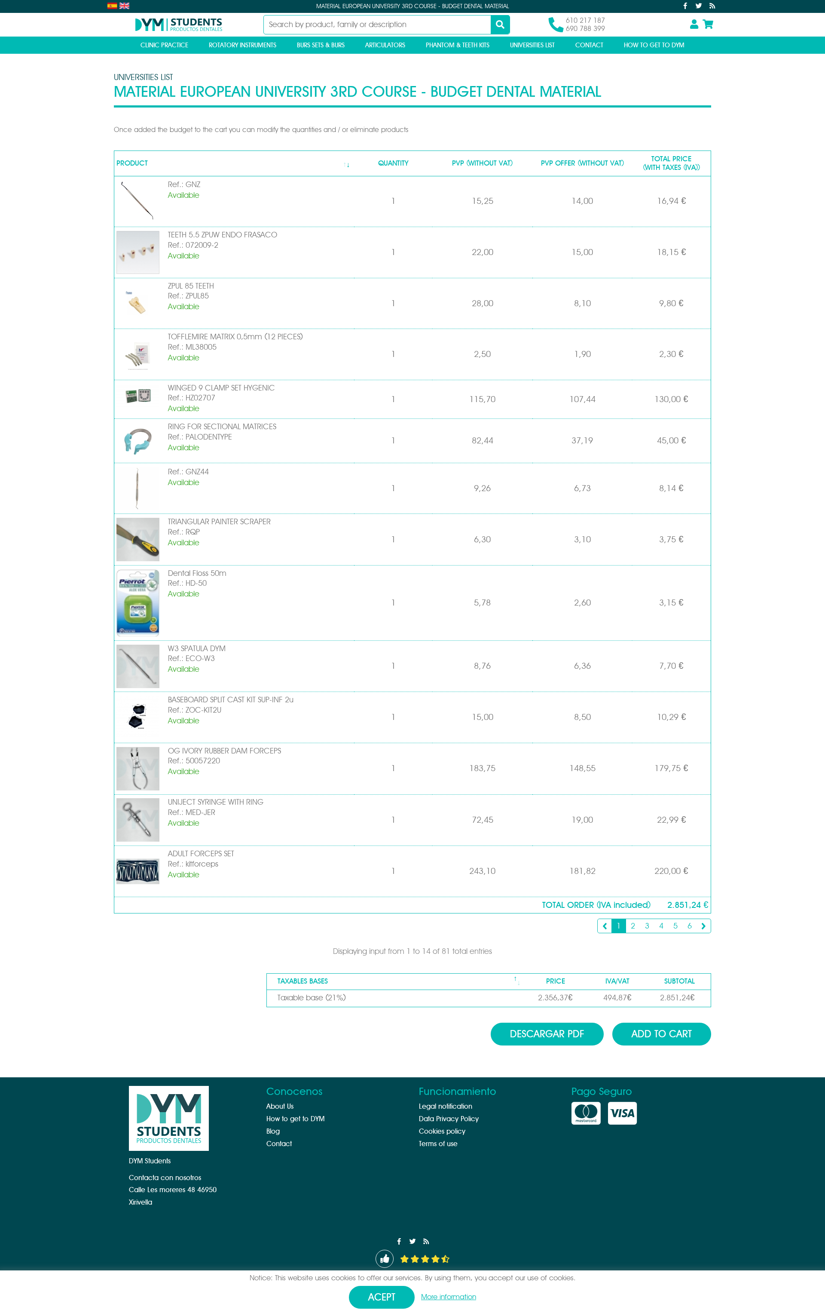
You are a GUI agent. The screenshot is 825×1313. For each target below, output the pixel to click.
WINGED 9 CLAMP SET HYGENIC (221, 388)
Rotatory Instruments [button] (242, 45)
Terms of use (438, 1144)
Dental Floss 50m (197, 574)
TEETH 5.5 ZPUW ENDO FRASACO (222, 235)
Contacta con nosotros (165, 1178)
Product (132, 163)
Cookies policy (442, 1131)
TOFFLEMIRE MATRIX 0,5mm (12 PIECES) (235, 337)
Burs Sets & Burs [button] (321, 45)
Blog (273, 1131)
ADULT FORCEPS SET (201, 854)
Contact (589, 45)
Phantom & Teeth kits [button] (457, 45)
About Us (279, 1106)
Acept (381, 1298)
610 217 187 (585, 20)
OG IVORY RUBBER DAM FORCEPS (224, 751)
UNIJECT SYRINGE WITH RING (215, 802)
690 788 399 (585, 28)
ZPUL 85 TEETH (191, 286)
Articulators (385, 45)
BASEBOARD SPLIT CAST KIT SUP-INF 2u (230, 700)
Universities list (532, 45)
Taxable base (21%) (312, 998)
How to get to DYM (654, 45)
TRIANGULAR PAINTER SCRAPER (219, 522)
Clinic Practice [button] (164, 45)
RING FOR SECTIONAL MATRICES (222, 427)
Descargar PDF (547, 1034)
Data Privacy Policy (449, 1119)
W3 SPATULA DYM (197, 649)
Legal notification (445, 1106)
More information (448, 1297)
